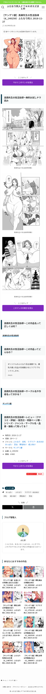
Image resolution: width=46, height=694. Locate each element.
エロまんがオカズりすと (35, 687)
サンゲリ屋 (17, 447)
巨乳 (24, 441)
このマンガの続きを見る (23, 308)
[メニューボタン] (43, 7)
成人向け (32, 444)
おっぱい (8, 444)
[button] (12, 507)
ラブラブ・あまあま (36, 441)
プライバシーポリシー (20, 687)
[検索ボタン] (2, 7)
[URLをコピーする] (33, 507)
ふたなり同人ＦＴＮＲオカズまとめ (23, 7)
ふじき (23, 540)
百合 (16, 444)
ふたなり (16, 441)
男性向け (23, 444)
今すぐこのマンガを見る (23, 82)
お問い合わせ (7, 687)
